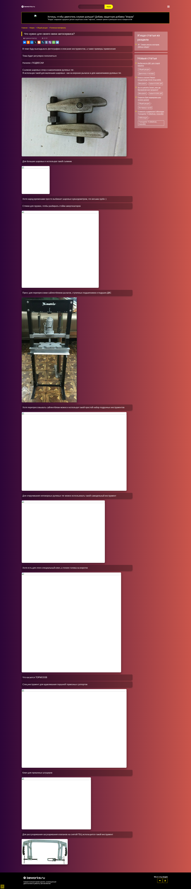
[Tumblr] (46, 42)
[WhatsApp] (53, 42)
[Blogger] (39, 42)
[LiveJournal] (42, 42)
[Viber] (50, 42)
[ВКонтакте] (24, 42)
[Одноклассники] (28, 42)
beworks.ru (29, 7)
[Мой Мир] (31, 42)
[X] (35, 42)
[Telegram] (57, 42)
